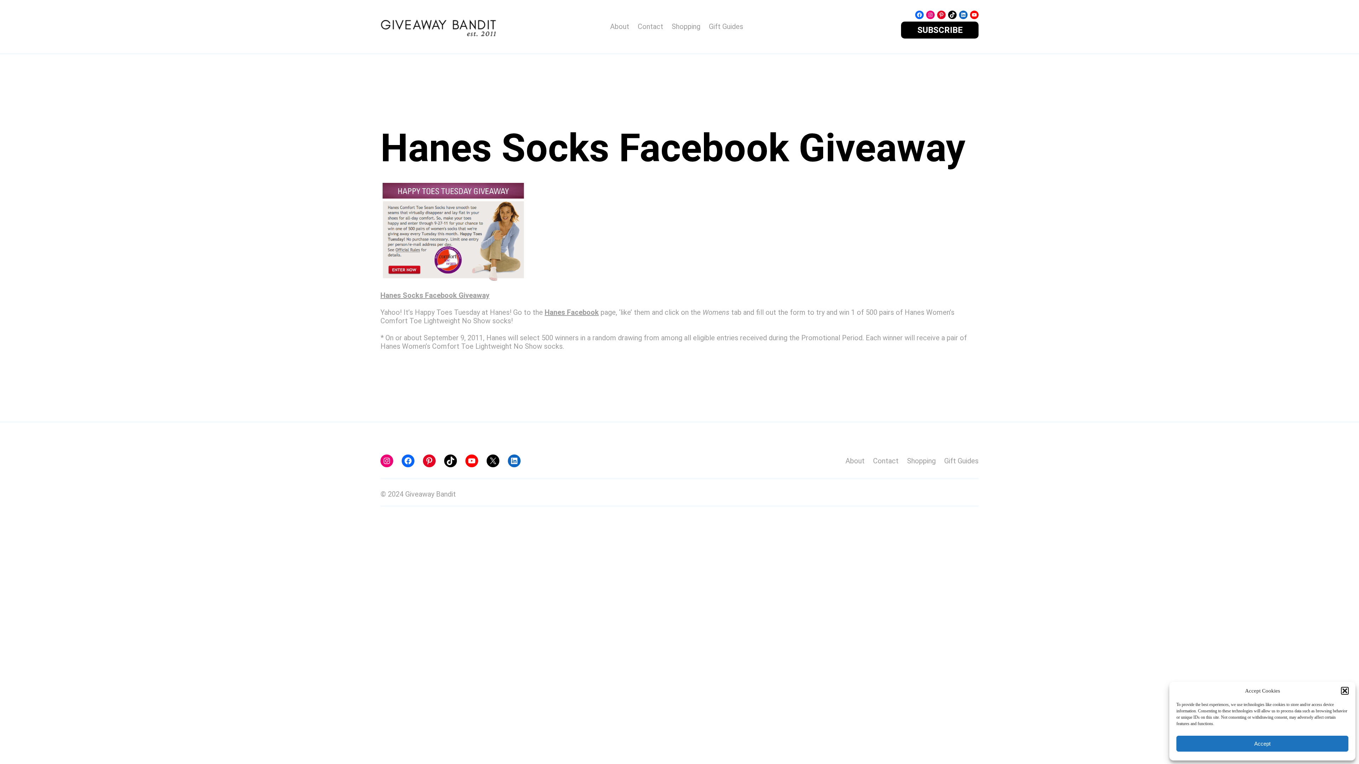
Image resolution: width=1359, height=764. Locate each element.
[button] (1344, 690)
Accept (1262, 744)
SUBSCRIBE (940, 30)
